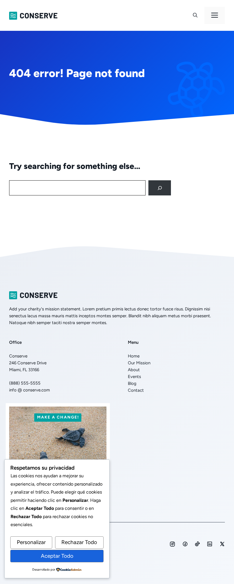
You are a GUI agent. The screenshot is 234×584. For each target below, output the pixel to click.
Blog (132, 383)
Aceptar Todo (57, 556)
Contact (136, 390)
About (134, 369)
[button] (195, 15)
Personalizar (31, 542)
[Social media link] (172, 544)
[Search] (159, 187)
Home (134, 356)
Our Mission (139, 362)
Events (134, 376)
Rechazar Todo (79, 542)
